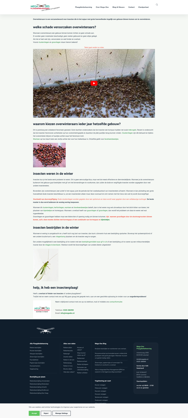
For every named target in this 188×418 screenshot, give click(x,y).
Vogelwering (34, 369)
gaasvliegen (91, 210)
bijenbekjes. (105, 220)
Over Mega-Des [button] (102, 7)
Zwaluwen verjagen (101, 400)
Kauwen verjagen (100, 391)
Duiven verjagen (100, 385)
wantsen (68, 207)
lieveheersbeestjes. (111, 139)
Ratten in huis (68, 366)
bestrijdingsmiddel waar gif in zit (94, 242)
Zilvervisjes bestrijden (37, 357)
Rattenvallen (67, 348)
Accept (34, 413)
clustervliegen (44, 42)
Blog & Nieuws (118, 7)
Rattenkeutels (68, 351)
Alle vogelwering (100, 403)
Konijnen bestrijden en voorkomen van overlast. (110, 349)
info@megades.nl (67, 313)
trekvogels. (132, 130)
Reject (46, 413)
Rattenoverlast (82, 361)
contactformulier (116, 302)
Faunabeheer (34, 360)
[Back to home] (44, 7)
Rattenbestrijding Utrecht (38, 387)
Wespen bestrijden (36, 354)
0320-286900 (68, 310)
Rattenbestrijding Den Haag (39, 393)
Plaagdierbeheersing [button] (83, 7)
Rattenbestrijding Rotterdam (39, 384)
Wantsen (36, 139)
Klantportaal (143, 7)
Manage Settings (61, 413)
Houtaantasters (35, 366)
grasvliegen (56, 42)
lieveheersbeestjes (81, 207)
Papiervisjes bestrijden (37, 363)
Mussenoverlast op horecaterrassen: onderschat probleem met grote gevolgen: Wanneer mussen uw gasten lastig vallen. (111, 355)
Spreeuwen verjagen (101, 397)
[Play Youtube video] (94, 83)
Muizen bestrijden (36, 351)
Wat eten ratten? (69, 372)
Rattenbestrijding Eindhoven (39, 390)
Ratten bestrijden (35, 348)
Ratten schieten (82, 373)
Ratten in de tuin (68, 360)
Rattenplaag (67, 363)
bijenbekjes (47, 210)
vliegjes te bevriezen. (53, 245)
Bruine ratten (67, 369)
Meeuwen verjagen (101, 388)
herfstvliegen (59, 207)
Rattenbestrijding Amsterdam (40, 381)
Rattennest (81, 358)
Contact (131, 7)
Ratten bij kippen (82, 364)
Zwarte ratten (67, 357)
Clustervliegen (127, 133)
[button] (156, 4)
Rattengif (66, 354)
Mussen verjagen (100, 394)
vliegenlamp (60, 237)
